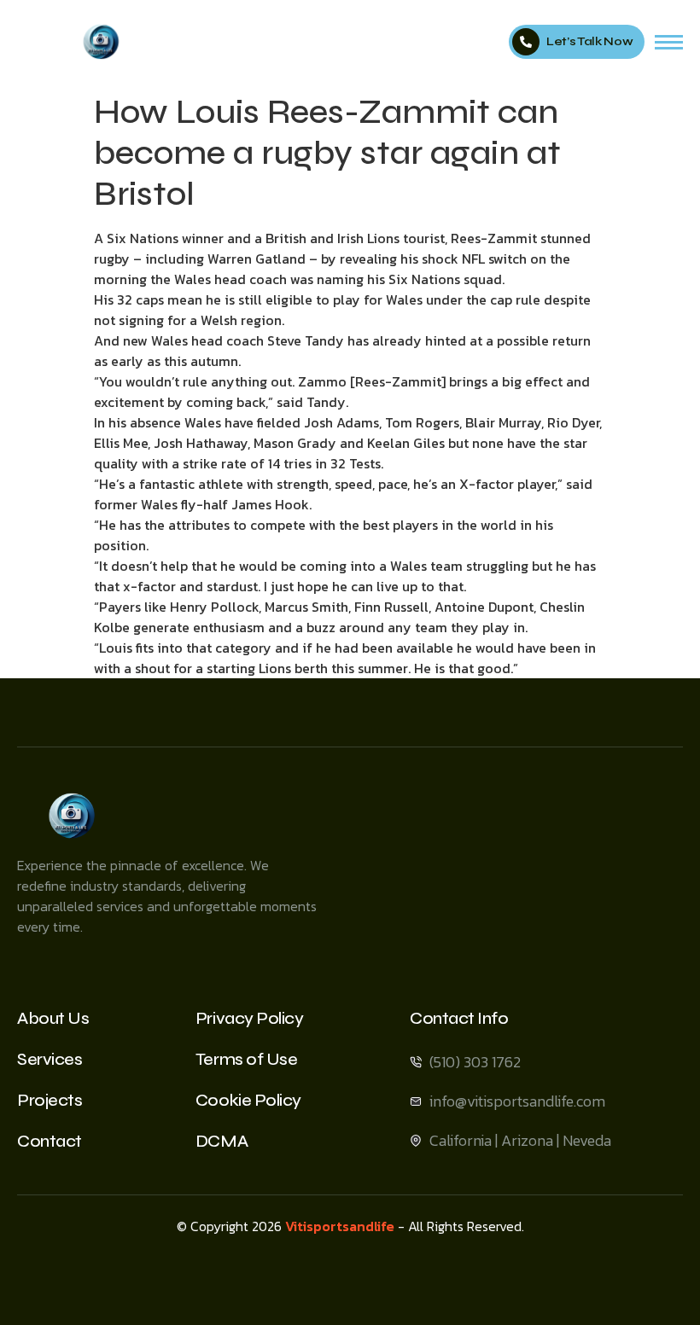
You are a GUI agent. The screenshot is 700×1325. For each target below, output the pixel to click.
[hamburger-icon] (669, 42)
